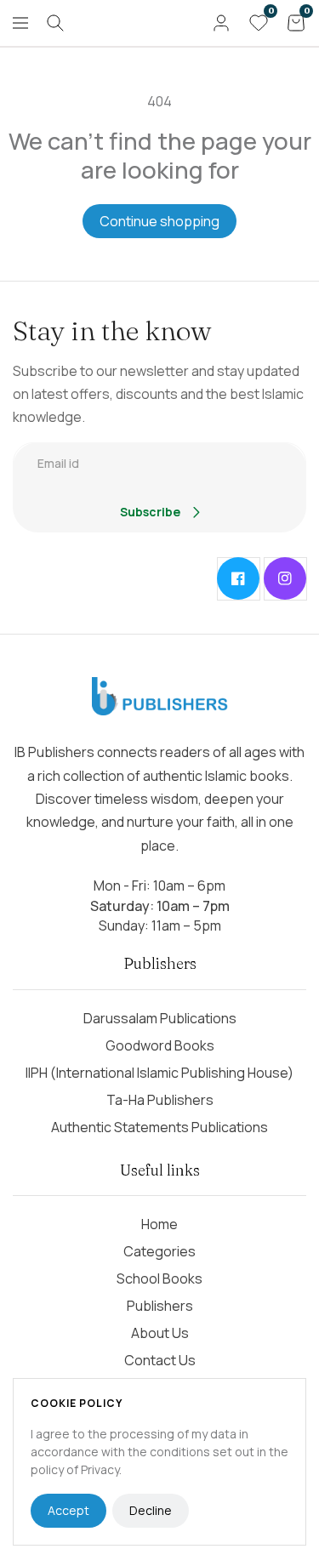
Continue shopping (159, 221)
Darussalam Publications (159, 1018)
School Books (159, 1278)
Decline (150, 1510)
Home (159, 1224)
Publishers (160, 1305)
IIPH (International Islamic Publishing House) (159, 1072)
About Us (160, 1333)
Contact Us (160, 1360)
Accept (68, 1510)
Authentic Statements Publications (159, 1127)
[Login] (221, 23)
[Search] (55, 23)
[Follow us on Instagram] (285, 578)
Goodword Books (159, 1045)
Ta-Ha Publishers (160, 1100)
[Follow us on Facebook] (238, 578)
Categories (159, 1251)
